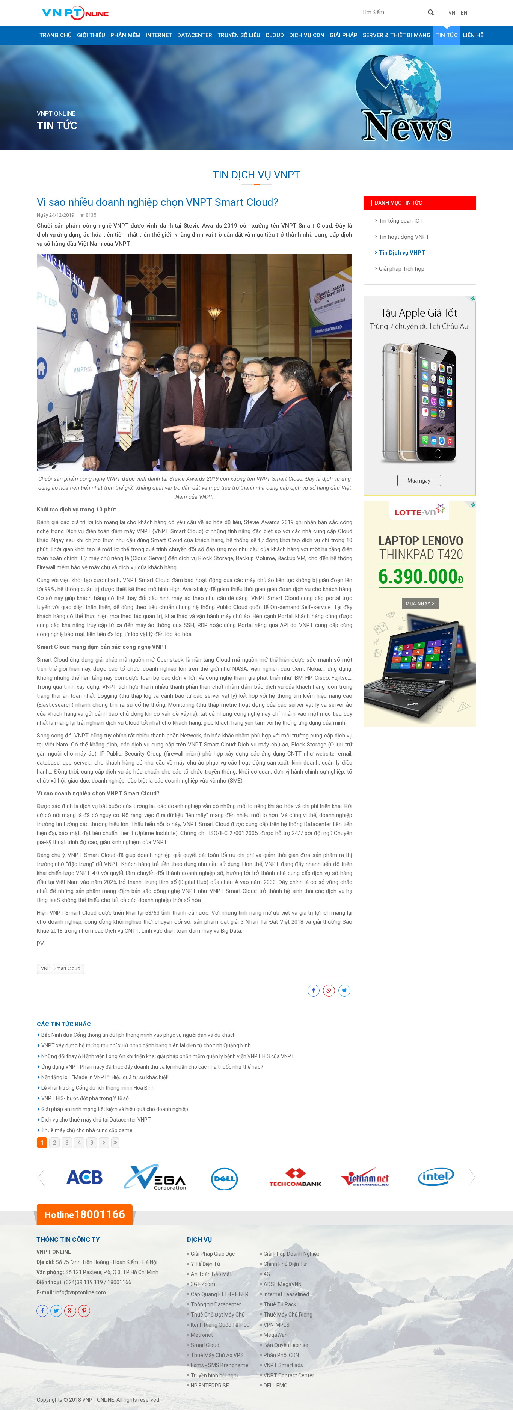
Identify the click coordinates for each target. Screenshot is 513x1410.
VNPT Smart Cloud (60, 968)
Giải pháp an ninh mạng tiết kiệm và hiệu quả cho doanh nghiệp (114, 1109)
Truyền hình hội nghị (214, 1375)
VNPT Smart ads (283, 1365)
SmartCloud (205, 1345)
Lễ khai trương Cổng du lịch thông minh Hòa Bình (98, 1088)
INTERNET (159, 35)
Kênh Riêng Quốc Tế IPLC (220, 1325)
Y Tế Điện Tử (205, 1264)
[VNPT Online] (95, 13)
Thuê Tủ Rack (280, 1304)
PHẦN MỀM (125, 35)
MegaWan (276, 1335)
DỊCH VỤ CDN (306, 35)
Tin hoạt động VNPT (404, 237)
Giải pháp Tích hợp (401, 268)
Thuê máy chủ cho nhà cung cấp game (87, 1130)
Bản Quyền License (286, 1345)
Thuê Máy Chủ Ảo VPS (217, 1355)
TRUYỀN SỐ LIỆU (238, 35)
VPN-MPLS (277, 1325)
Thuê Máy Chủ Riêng (288, 1315)
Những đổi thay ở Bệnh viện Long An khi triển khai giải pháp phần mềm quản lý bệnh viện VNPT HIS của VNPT (167, 1056)
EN (464, 13)
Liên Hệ (473, 35)
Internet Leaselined (286, 1294)
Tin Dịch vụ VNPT (402, 252)
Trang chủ (55, 35)
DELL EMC (275, 1386)
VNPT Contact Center (289, 1375)
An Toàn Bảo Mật (211, 1274)
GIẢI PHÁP (344, 35)
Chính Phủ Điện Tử (285, 1264)
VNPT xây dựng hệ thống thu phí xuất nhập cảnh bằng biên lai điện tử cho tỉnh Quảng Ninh (146, 1045)
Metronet (202, 1335)
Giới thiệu (91, 35)
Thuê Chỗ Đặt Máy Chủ (218, 1315)
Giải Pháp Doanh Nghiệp (292, 1254)
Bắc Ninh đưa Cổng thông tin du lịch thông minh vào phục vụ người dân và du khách (138, 1035)
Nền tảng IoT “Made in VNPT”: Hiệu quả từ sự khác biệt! (105, 1077)
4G (267, 1274)
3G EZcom (203, 1284)
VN (451, 13)
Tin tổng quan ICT (401, 220)
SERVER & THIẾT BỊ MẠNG (397, 35)
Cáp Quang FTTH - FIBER (220, 1294)
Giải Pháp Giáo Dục (213, 1254)
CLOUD (275, 35)
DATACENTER (194, 35)
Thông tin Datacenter (216, 1304)
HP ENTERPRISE (210, 1386)
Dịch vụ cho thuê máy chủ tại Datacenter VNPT (96, 1120)
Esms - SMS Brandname (220, 1365)
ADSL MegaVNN (283, 1284)
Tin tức (447, 35)
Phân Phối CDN (281, 1355)
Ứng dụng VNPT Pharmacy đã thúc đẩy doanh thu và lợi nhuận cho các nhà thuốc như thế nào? (152, 1067)
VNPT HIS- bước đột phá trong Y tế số (85, 1098)
